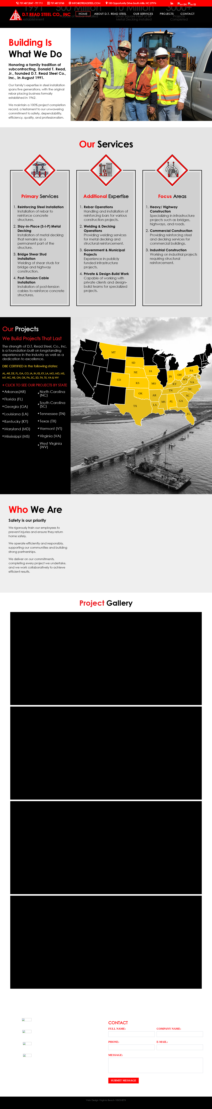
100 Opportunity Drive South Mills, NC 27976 (132, 3)
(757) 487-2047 (42, 1033)
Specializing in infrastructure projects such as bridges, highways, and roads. (172, 215)
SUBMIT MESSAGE (123, 1080)
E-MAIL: (162, 1041)
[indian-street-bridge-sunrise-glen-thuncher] (33, 658)
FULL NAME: (117, 1028)
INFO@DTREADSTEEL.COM (86, 3)
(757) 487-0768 (48, 1057)
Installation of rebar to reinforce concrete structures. (41, 213)
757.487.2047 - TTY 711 (31, 3)
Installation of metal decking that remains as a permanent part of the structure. (40, 236)
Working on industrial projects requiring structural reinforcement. (173, 256)
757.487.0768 (57, 3)
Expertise (106, 196)
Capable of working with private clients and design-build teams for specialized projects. (106, 282)
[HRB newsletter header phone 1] (33, 753)
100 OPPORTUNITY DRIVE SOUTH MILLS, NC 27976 (62, 1021)
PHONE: (113, 1041)
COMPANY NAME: (169, 1028)
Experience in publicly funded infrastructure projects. (104, 258)
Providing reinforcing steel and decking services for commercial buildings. (171, 237)
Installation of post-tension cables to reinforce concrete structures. (41, 286)
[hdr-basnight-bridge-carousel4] (33, 942)
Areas (172, 196)
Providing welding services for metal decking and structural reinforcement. (105, 234)
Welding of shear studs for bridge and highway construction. (38, 262)
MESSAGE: (115, 1055)
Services (39, 196)
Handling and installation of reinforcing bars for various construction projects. (106, 213)
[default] (33, 847)
